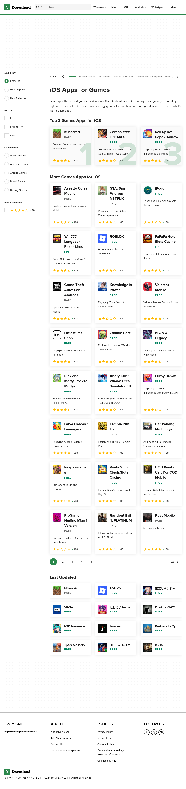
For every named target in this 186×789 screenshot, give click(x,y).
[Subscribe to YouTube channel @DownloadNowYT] (161, 732)
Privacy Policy (105, 731)
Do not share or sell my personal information (110, 752)
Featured (15, 80)
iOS (126, 7)
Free (12, 118)
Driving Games (18, 190)
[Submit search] (38, 7)
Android (139, 7)
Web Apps (157, 7)
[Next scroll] (177, 76)
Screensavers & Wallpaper (149, 76)
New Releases (18, 98)
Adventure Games (20, 164)
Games (72, 76)
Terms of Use (104, 738)
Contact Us (57, 744)
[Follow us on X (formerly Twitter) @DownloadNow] (154, 732)
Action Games (18, 155)
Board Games (17, 181)
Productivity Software (123, 76)
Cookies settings (106, 760)
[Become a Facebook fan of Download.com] (147, 732)
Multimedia (104, 76)
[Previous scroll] (63, 76)
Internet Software (87, 76)
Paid (12, 135)
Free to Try (16, 126)
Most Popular (17, 89)
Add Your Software (61, 738)
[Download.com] (17, 7)
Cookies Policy (105, 744)
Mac (113, 7)
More (174, 7)
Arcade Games (18, 172)
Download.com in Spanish (65, 750)
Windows (98, 7)
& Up (32, 210)
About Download (60, 731)
